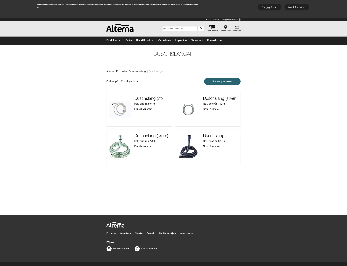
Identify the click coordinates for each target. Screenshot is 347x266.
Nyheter (139, 233)
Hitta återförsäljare (167, 233)
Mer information (296, 7)
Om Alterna (164, 40)
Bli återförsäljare (212, 20)
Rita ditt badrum (145, 40)
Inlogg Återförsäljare (229, 20)
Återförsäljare (225, 31)
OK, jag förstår (269, 7)
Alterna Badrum (149, 248)
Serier (129, 40)
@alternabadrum (121, 248)
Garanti (150, 233)
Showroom (197, 40)
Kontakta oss (214, 40)
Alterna (110, 71)
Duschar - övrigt (138, 71)
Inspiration (181, 40)
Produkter (112, 40)
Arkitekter (237, 31)
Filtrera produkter (222, 81)
